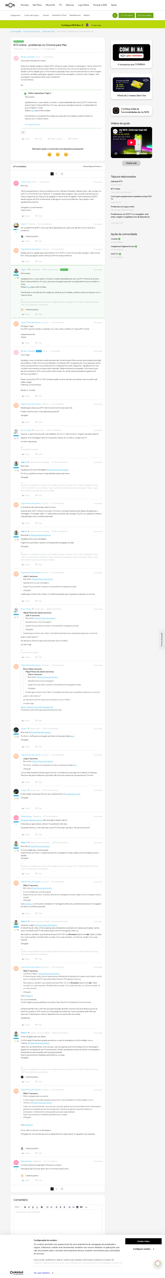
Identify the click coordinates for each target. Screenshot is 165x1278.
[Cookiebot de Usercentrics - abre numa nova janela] (16, 1273)
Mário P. (24, 843)
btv (23, 132)
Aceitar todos (143, 1241)
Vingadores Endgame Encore (122, 246)
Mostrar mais (131, 163)
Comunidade (15, 32)
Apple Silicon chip (73, 794)
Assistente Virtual (59, 15)
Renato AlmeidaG (28, 57)
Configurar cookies (142, 1249)
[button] (127, 15)
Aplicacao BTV (117, 181)
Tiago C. (24, 270)
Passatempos (75, 15)
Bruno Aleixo (26, 430)
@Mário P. (29, 904)
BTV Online (115, 189)
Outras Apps (116, 185)
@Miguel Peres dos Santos (57, 470)
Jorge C (24, 729)
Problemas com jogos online (122, 207)
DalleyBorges (26, 816)
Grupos (46, 15)
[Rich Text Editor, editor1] (58, 1223)
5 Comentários (117, 242)
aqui (33, 111)
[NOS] (10, 5)
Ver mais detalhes (42, 1273)
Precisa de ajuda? (162, 640)
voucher (114, 239)
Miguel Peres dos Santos (31, 249)
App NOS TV (116, 202)
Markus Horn (26, 182)
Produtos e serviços (31, 32)
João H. (24, 462)
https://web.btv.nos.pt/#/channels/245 (37, 707)
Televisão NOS (48, 32)
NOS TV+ (114, 254)
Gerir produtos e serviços (121, 192)
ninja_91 (24, 224)
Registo (87, 15)
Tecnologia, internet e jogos (122, 210)
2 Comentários (117, 250)
